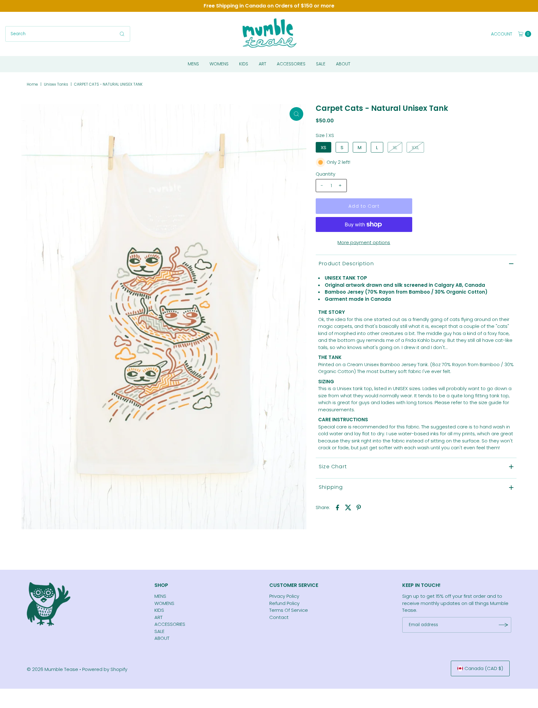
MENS (193, 64)
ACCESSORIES (291, 64)
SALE (320, 64)
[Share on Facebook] (337, 507)
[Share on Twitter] (348, 507)
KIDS (243, 64)
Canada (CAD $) (484, 668)
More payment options (363, 242)
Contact (279, 617)
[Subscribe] (503, 625)
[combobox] (67, 34)
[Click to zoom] (296, 114)
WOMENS (219, 64)
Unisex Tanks (56, 84)
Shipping (331, 487)
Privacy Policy (284, 596)
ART (262, 64)
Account (501, 34)
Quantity (325, 174)
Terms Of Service (288, 610)
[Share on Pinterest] (358, 507)
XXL (415, 147)
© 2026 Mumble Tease (52, 669)
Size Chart (333, 466)
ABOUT (343, 64)
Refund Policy (284, 603)
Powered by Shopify (104, 669)
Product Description (346, 263)
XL (395, 147)
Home (32, 84)
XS (323, 147)
